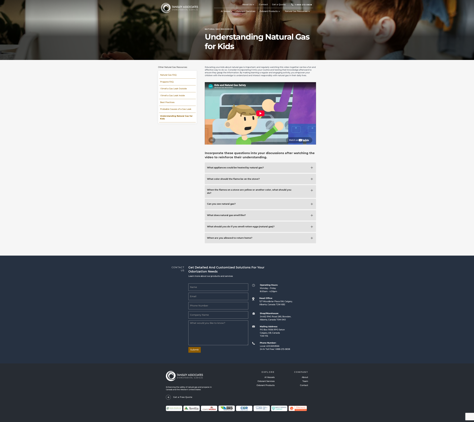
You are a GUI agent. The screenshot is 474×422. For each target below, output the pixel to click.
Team (305, 381)
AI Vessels (270, 377)
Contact (304, 385)
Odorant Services (266, 381)
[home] (179, 8)
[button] (248, 4)
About (305, 377)
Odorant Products (266, 385)
